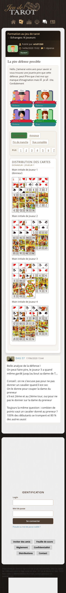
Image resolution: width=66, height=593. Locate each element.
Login (15, 497)
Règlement (22, 547)
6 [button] (48, 150)
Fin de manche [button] (20, 142)
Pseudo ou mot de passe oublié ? (27, 526)
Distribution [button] (19, 135)
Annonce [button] (34, 135)
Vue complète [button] (39, 142)
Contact (43, 553)
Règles (37, 22)
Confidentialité (42, 547)
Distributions (26, 553)
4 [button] (37, 150)
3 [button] (32, 150)
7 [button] (54, 150)
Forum (44, 22)
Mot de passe (19, 508)
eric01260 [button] (38, 44)
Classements (29, 22)
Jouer (21, 22)
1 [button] (20, 150)
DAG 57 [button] (20, 358)
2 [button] (26, 150)
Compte (52, 22)
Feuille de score (44, 541)
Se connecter (33, 521)
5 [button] (43, 150)
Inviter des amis (21, 541)
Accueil (13, 22)
